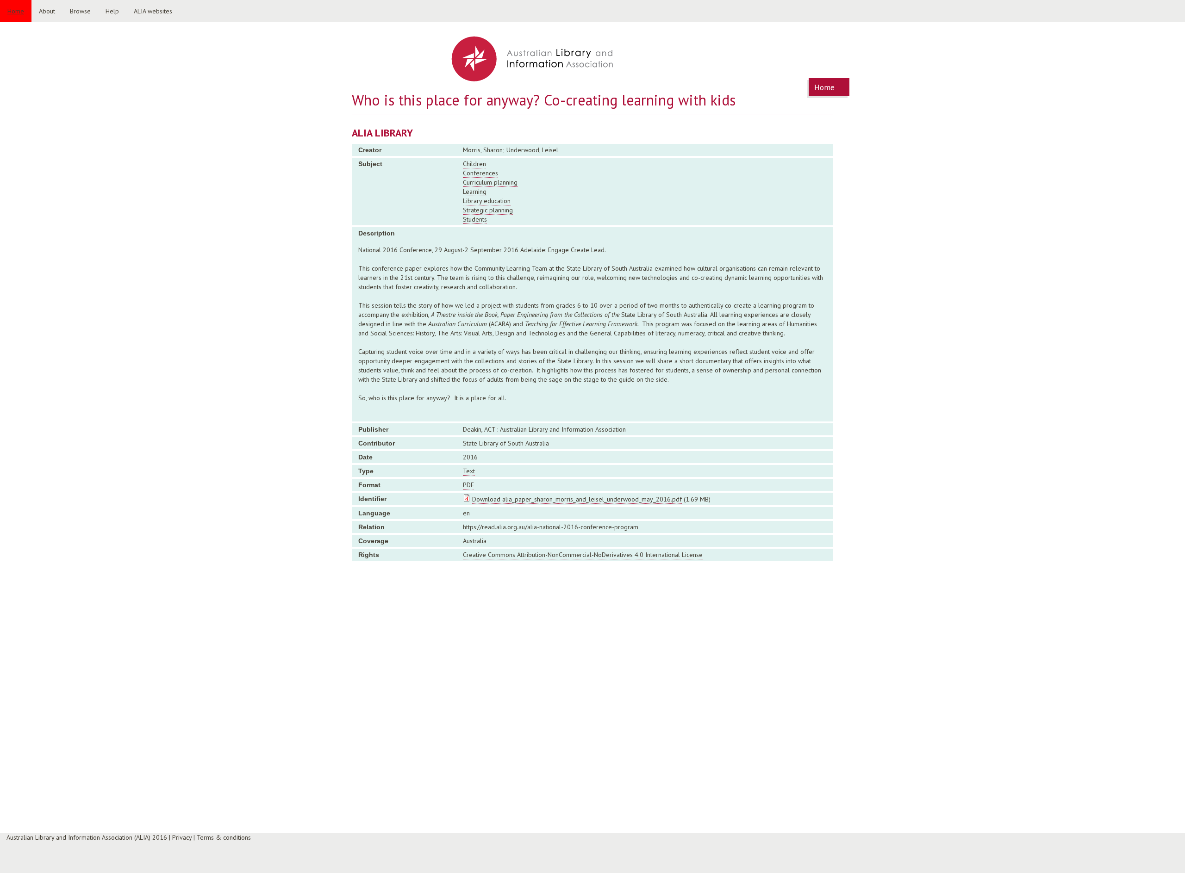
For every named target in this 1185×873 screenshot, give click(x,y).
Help (112, 11)
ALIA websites (153, 11)
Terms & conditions (224, 837)
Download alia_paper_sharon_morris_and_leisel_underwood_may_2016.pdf (577, 499)
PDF (468, 485)
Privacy (182, 837)
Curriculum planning (490, 182)
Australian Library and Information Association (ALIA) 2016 (86, 837)
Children (474, 164)
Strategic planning (488, 210)
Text (469, 471)
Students (475, 219)
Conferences (480, 173)
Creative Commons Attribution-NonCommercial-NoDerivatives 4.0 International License (583, 555)
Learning (474, 191)
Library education (487, 201)
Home (15, 11)
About (47, 11)
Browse (80, 11)
